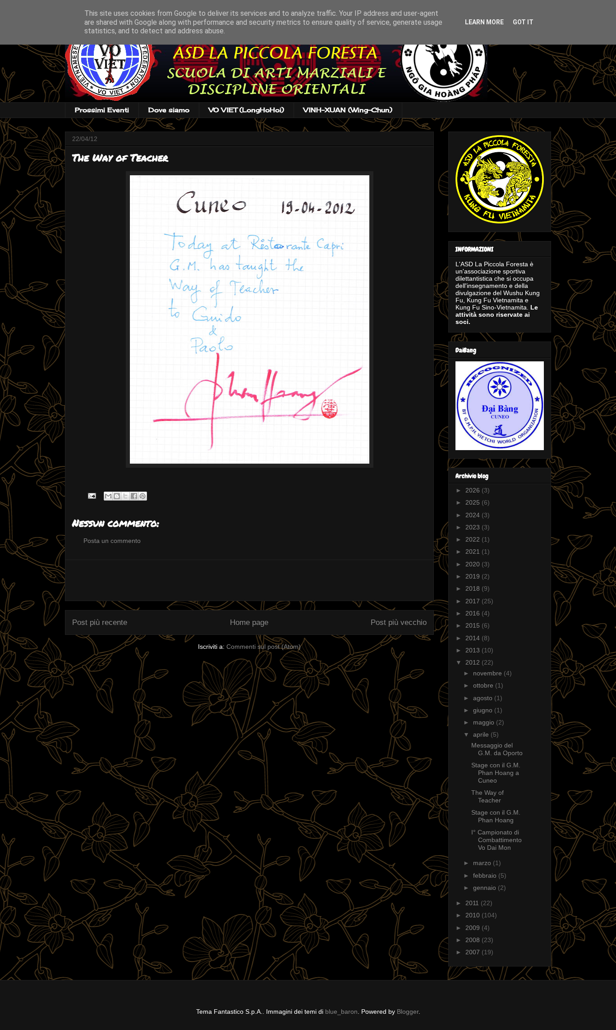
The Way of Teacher (487, 796)
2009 (473, 927)
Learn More (484, 22)
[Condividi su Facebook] (133, 496)
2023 (473, 527)
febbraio (485, 875)
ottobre (484, 685)
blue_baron (341, 1011)
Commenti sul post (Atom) (263, 646)
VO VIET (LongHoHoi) (246, 110)
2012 (473, 662)
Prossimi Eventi (102, 110)
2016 (473, 613)
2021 (473, 551)
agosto (483, 698)
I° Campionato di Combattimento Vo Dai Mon (496, 840)
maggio (484, 722)
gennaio (485, 887)
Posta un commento (112, 540)
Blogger (407, 1011)
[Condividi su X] (125, 496)
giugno (483, 710)
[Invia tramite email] (108, 496)
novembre (488, 673)
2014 (473, 638)
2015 (473, 625)
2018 (473, 588)
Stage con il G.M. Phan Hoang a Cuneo (495, 772)
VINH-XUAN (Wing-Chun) (347, 110)
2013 (473, 650)
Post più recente (99, 622)
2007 (473, 952)
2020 (473, 564)
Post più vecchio (399, 622)
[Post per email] (91, 495)
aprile (482, 734)
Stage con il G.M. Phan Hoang (495, 816)
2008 (473, 939)
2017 (473, 601)
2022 (473, 539)
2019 (473, 576)
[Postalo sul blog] (116, 496)
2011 (473, 903)
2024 (473, 515)
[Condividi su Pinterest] (142, 496)
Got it (523, 22)
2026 (473, 490)
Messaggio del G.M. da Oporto (497, 749)
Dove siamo (168, 110)
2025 (473, 502)
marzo (483, 862)
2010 (473, 915)
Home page (249, 622)
